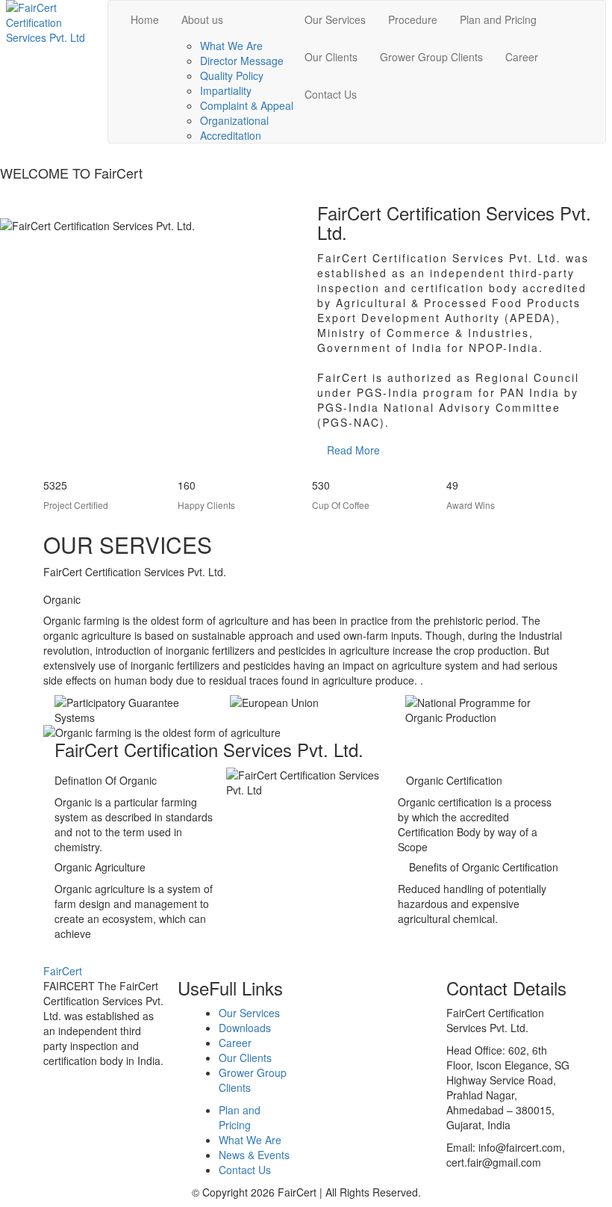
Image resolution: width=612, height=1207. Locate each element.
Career (521, 56)
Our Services (335, 19)
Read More (353, 449)
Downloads (245, 1027)
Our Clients (331, 56)
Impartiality (226, 90)
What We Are (231, 45)
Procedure (412, 19)
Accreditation (230, 135)
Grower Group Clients (431, 56)
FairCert (62, 970)
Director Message (242, 60)
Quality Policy (231, 75)
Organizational (234, 120)
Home (145, 19)
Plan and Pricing (498, 19)
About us (202, 19)
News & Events (254, 1154)
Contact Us (331, 94)
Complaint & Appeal (246, 105)
